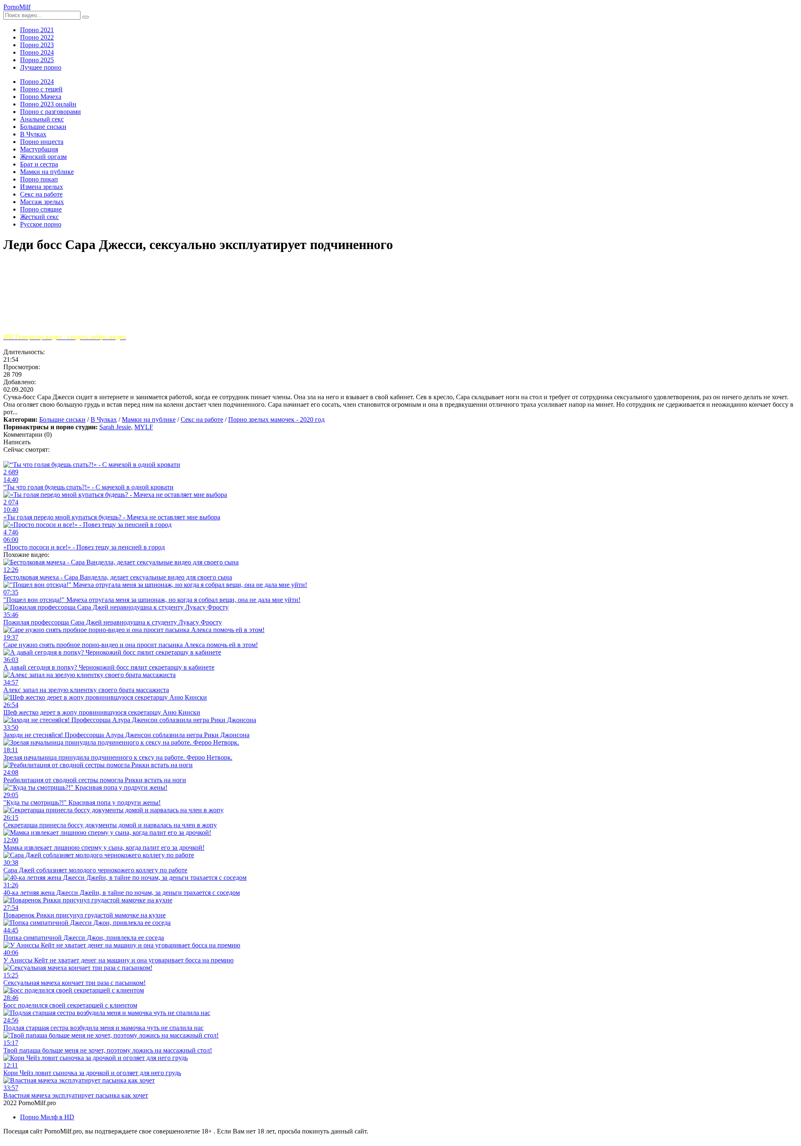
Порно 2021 (37, 29)
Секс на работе (202, 419)
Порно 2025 (37, 59)
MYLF (143, 427)
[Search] (85, 17)
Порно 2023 (37, 44)
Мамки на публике (149, 419)
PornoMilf (16, 6)
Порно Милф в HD (47, 1117)
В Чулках (104, 419)
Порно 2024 (37, 52)
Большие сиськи (62, 419)
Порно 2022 (37, 37)
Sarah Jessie (115, 427)
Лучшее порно (40, 67)
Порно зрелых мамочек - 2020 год (276, 419)
